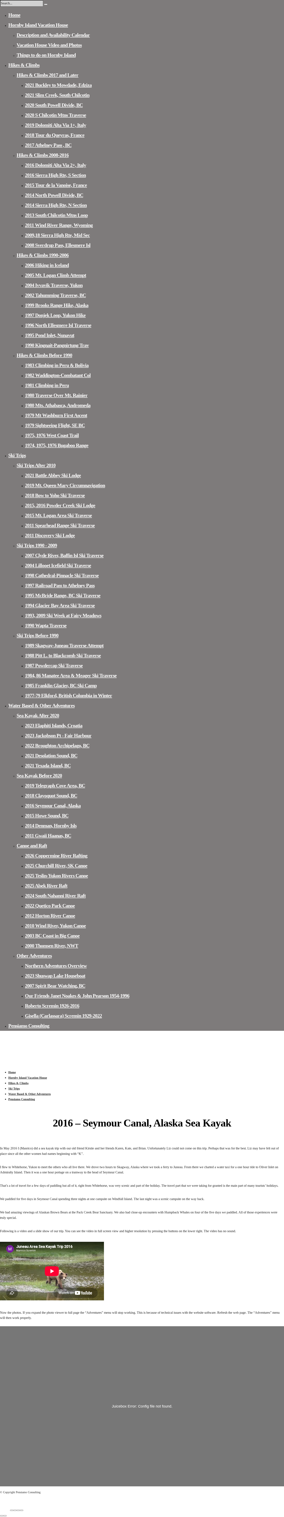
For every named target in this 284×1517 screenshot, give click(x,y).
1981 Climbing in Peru (47, 385)
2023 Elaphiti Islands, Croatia (53, 725)
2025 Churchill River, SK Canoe (56, 865)
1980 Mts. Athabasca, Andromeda (57, 405)
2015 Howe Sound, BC (46, 815)
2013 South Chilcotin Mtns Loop (56, 215)
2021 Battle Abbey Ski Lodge (53, 475)
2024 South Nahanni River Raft (55, 895)
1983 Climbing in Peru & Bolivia (57, 365)
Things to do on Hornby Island (46, 55)
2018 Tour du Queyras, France (54, 135)
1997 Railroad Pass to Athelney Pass (60, 585)
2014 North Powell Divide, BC (54, 195)
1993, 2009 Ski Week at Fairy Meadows (63, 615)
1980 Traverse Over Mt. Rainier (56, 395)
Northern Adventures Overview (56, 965)
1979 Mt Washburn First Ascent (56, 415)
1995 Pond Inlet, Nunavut (49, 335)
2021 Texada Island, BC (48, 765)
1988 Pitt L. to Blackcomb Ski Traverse (63, 655)
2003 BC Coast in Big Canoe (52, 935)
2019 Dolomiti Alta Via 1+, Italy (55, 125)
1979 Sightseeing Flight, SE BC (55, 425)
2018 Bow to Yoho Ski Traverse (55, 495)
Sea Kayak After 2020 (38, 715)
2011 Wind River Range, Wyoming (59, 225)
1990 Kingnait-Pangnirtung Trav (57, 345)
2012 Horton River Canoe (50, 915)
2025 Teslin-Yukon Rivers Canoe (56, 875)
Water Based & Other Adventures (41, 705)
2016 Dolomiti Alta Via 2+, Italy (55, 165)
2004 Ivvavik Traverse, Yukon (54, 285)
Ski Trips (17, 455)
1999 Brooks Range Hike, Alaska (56, 305)
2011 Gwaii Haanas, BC (48, 835)
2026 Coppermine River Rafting (56, 855)
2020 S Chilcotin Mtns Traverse (55, 115)
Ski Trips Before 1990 (37, 635)
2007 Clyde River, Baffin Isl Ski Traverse (64, 555)
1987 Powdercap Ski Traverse (54, 665)
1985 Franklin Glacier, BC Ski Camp (61, 685)
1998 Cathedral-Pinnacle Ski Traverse (62, 575)
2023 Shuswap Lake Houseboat (55, 975)
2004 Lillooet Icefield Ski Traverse (58, 565)
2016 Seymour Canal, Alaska (53, 805)
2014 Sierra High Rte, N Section (56, 205)
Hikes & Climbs (24, 65)
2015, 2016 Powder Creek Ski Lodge (60, 505)
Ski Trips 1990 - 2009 (37, 545)
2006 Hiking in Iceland (47, 265)
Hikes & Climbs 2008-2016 (43, 155)
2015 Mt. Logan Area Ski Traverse (58, 515)
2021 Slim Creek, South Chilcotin (57, 95)
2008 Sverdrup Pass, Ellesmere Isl (57, 245)
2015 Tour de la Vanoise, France (56, 185)
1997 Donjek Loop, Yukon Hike (55, 315)
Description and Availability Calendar (53, 35)
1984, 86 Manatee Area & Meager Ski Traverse (71, 675)
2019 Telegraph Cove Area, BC (55, 785)
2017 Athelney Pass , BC (48, 145)
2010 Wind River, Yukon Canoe (55, 925)
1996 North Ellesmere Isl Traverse (58, 325)
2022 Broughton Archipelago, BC (57, 745)
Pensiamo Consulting (28, 1025)
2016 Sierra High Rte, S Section (55, 175)
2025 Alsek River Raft (46, 885)
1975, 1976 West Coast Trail (52, 435)
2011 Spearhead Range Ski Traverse (60, 525)
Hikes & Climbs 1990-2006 (43, 255)
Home (14, 15)
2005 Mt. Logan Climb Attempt (55, 275)
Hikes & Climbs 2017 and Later (47, 75)
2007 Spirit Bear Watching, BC (55, 985)
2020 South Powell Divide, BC (54, 105)
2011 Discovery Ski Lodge (50, 535)
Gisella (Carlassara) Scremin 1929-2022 (63, 1015)
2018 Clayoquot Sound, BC (51, 795)
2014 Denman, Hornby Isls (51, 825)
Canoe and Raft (32, 845)
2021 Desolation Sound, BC (51, 755)
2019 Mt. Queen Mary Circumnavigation (65, 485)
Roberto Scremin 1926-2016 (52, 1005)
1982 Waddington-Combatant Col (58, 375)
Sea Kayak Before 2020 (39, 775)
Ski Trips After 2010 (36, 465)
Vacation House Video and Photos (49, 45)
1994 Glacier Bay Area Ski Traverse (60, 605)
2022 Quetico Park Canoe (50, 905)
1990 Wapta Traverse (46, 625)
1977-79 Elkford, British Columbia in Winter (68, 695)
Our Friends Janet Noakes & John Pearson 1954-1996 (77, 995)
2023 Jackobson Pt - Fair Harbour (58, 735)
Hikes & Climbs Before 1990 (44, 355)
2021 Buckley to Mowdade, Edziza (58, 85)
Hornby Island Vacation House (38, 25)
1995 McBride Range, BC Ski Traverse (62, 595)
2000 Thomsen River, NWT (51, 945)
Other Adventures (34, 955)
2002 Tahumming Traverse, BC (55, 295)
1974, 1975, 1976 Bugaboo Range (56, 445)
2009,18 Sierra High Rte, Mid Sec (57, 235)
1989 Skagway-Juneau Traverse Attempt (64, 645)
